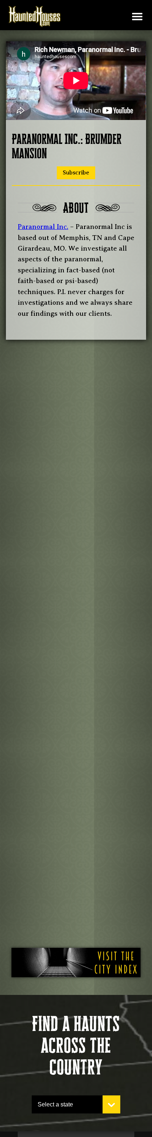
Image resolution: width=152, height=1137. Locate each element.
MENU (137, 16)
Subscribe (76, 172)
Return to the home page (34, 16)
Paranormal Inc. (43, 226)
